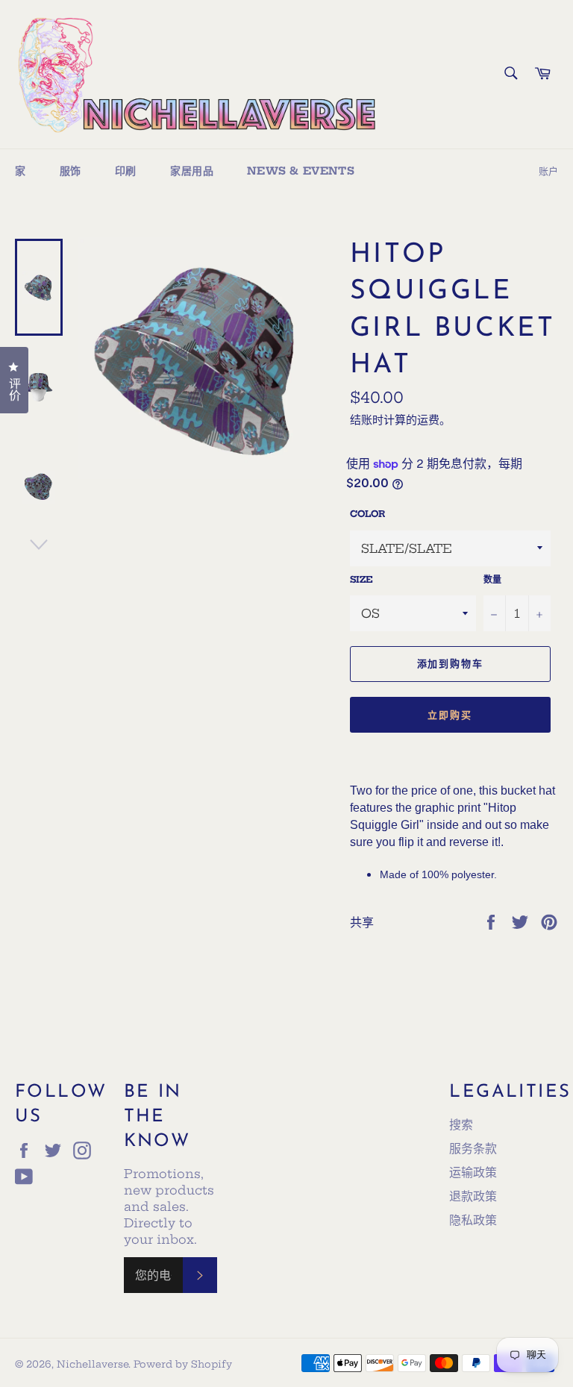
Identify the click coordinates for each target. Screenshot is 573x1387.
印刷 (126, 171)
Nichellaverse (92, 1364)
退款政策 (473, 1196)
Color (367, 513)
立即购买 (450, 715)
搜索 (461, 1124)
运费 (428, 420)
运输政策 (473, 1172)
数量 (492, 579)
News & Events (300, 171)
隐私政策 (473, 1219)
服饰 (70, 171)
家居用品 (191, 171)
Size (361, 579)
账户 (548, 171)
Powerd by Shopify (183, 1364)
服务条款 (473, 1148)
